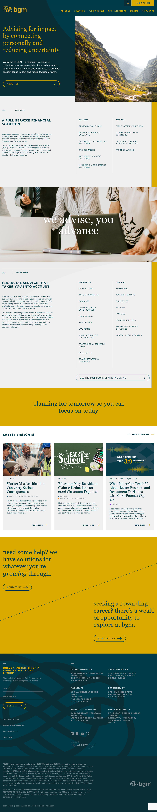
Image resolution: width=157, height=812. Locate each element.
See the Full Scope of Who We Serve (103, 378)
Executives (122, 301)
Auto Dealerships (89, 295)
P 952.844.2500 (79, 680)
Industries (85, 282)
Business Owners (125, 295)
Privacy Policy (11, 719)
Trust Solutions (125, 150)
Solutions (79, 11)
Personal (121, 120)
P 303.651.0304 (116, 697)
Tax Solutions (87, 150)
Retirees (120, 307)
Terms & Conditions (13, 725)
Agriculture (86, 288)
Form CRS (8, 737)
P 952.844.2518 (116, 678)
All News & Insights (138, 434)
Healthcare (85, 322)
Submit (11, 706)
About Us (65, 11)
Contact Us (148, 11)
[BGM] (140, 789)
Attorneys (121, 288)
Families (120, 314)
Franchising (86, 316)
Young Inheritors (126, 320)
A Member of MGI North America (38, 806)
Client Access (142, 3)
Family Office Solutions (129, 126)
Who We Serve (96, 11)
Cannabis (84, 301)
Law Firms (84, 329)
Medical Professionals (129, 335)
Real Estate (85, 353)
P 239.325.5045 (79, 701)
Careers (134, 11)
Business (84, 120)
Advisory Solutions (90, 126)
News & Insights (117, 11)
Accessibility (10, 731)
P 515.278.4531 (79, 720)
